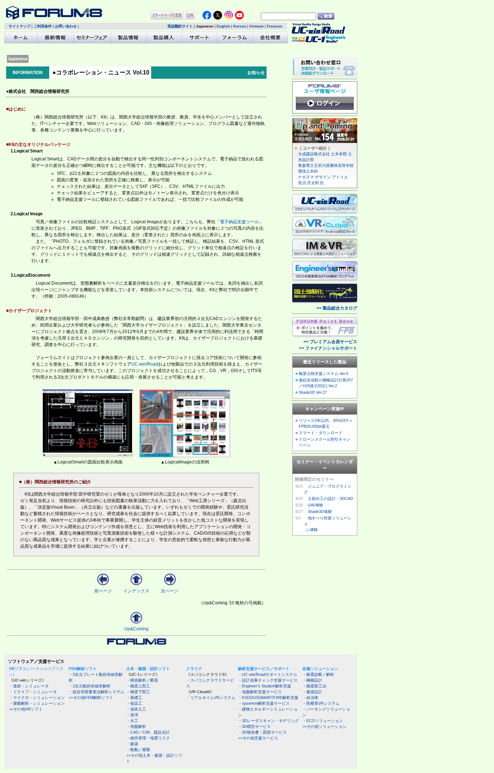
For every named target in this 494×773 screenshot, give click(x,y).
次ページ (169, 590)
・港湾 (132, 715)
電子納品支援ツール (239, 221)
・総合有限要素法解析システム (96, 692)
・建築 (132, 744)
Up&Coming (136, 628)
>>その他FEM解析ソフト (91, 697)
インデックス (136, 590)
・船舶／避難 (138, 749)
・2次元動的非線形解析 (90, 686)
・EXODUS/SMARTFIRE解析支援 (268, 697)
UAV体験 (315, 505)
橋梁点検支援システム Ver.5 (323, 373)
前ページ (103, 590)
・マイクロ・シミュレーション (37, 697)
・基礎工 (134, 697)
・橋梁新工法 (314, 686)
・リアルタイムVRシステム (210, 697)
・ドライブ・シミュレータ (33, 692)
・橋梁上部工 (138, 686)
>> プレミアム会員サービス (330, 341)
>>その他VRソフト (26, 709)
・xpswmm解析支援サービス (264, 703)
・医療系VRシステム (321, 703)
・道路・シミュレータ (29, 686)
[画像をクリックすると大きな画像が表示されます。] (88, 455)
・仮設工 (134, 703)
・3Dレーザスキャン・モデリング (268, 720)
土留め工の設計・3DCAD (330, 498)
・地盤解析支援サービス (260, 692)
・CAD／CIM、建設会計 (148, 732)
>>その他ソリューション (324, 726)
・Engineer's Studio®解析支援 (264, 686)
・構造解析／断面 (142, 680)
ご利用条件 (43, 26)
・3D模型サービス (254, 726)
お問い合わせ (66, 26)
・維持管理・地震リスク (148, 738)
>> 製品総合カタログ (336, 308)
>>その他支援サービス (258, 738)
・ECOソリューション (322, 720)
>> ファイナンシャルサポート (328, 348)
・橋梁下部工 (138, 692)
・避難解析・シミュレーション (37, 703)
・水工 (132, 720)
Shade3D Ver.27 (313, 392)
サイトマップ (19, 26)
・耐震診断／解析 (318, 674)
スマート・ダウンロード (320, 433)
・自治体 (310, 697)
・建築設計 (312, 692)
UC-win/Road (144, 364)
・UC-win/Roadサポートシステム (267, 674)
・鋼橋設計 (312, 680)
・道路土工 (136, 709)
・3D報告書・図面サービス (262, 732)
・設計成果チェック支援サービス (268, 680)
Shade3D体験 (320, 511)
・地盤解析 (136, 726)
